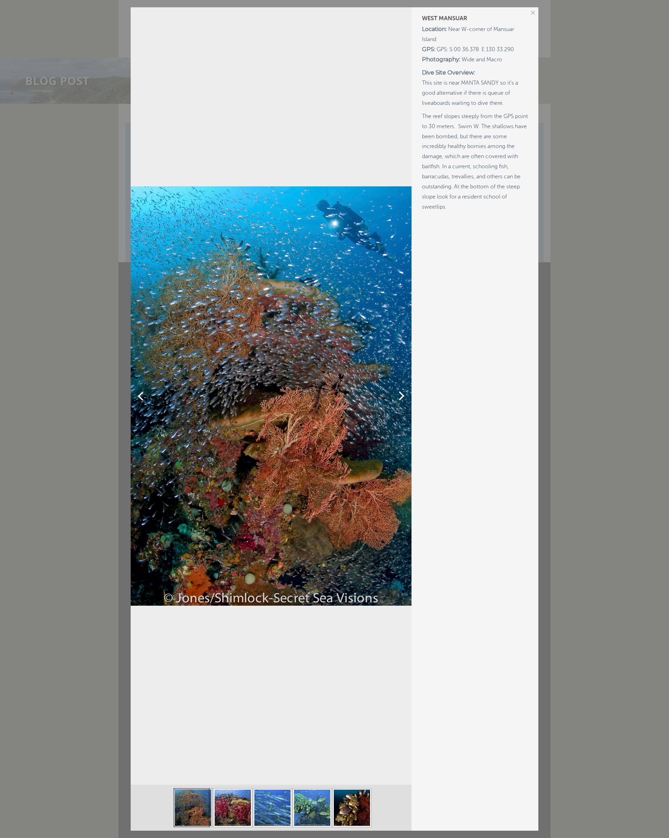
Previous (141, 396)
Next (402, 396)
